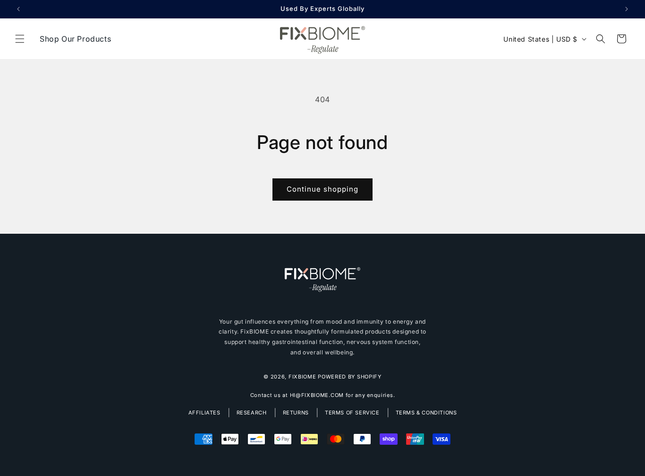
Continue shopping (322, 189)
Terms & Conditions (426, 412)
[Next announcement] (626, 9)
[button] (19, 38)
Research (252, 412)
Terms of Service (352, 412)
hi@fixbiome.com (317, 395)
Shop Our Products (75, 39)
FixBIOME (302, 376)
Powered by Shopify (350, 376)
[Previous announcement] (18, 9)
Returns (296, 412)
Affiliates (204, 412)
